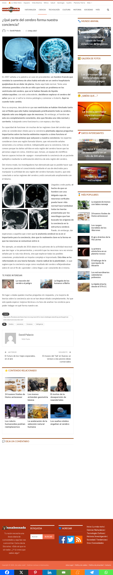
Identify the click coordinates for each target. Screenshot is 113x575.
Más (89, 3)
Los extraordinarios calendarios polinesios (100, 274)
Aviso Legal (69, 565)
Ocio (89, 543)
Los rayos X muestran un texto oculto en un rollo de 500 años (94, 152)
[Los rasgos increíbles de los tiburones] (84, 228)
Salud (53, 3)
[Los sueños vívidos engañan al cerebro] (60, 411)
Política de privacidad (96, 565)
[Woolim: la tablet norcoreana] (94, 174)
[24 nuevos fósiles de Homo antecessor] (15, 384)
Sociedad (88, 10)
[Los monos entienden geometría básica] (38, 384)
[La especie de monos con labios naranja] (84, 205)
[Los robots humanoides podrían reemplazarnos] (15, 411)
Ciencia (42, 10)
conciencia (20, 324)
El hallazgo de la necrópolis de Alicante (98, 263)
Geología (60, 3)
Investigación (101, 536)
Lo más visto (98, 527)
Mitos (46, 3)
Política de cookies (81, 565)
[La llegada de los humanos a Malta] (46, 284)
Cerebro (11, 324)
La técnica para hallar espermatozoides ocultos (94, 115)
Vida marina (37, 3)
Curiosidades (98, 543)
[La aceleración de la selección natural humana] (38, 411)
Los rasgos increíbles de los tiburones (98, 227)
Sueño (69, 3)
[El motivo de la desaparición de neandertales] (60, 384)
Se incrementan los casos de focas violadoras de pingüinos (94, 40)
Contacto (108, 565)
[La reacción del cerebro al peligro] (8, 284)
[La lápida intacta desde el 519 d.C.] (84, 287)
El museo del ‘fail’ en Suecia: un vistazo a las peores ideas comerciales (56, 359)
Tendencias (101, 540)
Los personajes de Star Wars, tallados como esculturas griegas (94, 78)
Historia (77, 10)
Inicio (4, 3)
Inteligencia (39, 324)
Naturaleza (30, 10)
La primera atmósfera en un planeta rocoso (98, 251)
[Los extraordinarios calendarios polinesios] (84, 275)
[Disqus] (38, 481)
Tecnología (54, 10)
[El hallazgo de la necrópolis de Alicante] (84, 263)
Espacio (27, 3)
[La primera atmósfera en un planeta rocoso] (84, 252)
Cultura (66, 10)
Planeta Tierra (79, 3)
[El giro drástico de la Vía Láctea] (84, 240)
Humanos (29, 324)
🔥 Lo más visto (15, 3)
